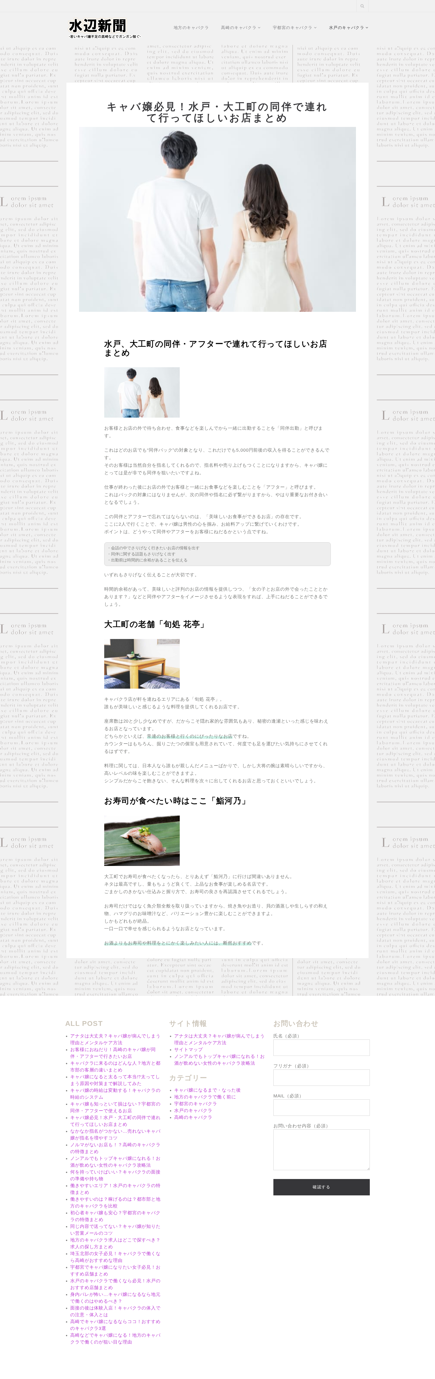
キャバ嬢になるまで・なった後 (207, 1090)
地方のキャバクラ (191, 27)
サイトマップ (188, 1049)
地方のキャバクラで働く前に (205, 1096)
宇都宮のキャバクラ (293, 27)
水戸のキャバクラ (347, 27)
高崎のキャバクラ (239, 27)
